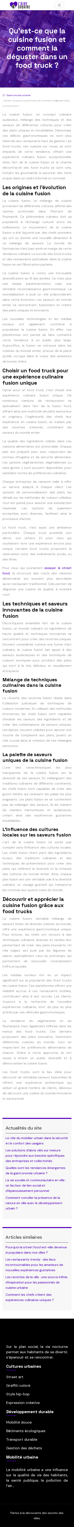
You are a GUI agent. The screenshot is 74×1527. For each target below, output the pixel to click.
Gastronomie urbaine (18, 95)
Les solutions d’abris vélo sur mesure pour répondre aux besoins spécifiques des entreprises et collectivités (35, 1155)
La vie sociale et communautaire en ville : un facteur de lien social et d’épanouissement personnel (36, 1185)
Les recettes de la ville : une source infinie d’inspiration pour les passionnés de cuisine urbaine (36, 1282)
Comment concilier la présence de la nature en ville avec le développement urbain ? (34, 1203)
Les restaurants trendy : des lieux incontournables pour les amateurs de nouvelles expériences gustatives (34, 1264)
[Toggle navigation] (59, 5)
